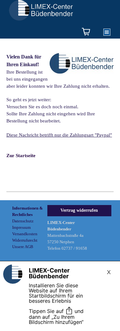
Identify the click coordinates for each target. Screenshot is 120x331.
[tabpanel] (60, 112)
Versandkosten (24, 233)
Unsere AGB (22, 246)
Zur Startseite (21, 155)
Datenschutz (23, 221)
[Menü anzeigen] (107, 32)
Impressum (21, 227)
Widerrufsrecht (24, 240)
